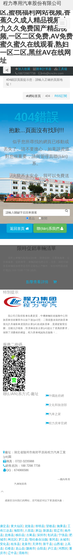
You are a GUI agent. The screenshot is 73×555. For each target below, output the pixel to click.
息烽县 (9, 535)
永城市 (64, 539)
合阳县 (41, 548)
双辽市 (58, 530)
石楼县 (9, 548)
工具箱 (62, 69)
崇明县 (39, 526)
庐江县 (52, 548)
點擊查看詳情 (37, 282)
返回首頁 (18, 228)
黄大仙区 (17, 526)
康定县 (4, 526)
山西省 (58, 544)
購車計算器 (43, 69)
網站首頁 (35, 96)
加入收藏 (24, 69)
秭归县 (20, 535)
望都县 (50, 526)
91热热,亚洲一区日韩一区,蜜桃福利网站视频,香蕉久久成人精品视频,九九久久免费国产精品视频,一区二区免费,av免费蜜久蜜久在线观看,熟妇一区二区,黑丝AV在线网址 (36, 514)
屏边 (38, 530)
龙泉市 (26, 544)
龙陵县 (29, 526)
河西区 (63, 548)
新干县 (47, 544)
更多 (10, 336)
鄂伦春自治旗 (38, 539)
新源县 (47, 530)
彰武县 (52, 535)
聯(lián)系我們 (48, 228)
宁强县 (63, 535)
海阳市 (18, 530)
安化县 (4, 544)
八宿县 (29, 530)
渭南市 (23, 553)
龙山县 (20, 548)
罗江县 (23, 539)
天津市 (36, 544)
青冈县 (53, 539)
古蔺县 (30, 535)
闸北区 (12, 539)
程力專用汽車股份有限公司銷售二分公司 (35, 479)
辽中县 (12, 553)
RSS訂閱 (61, 96)
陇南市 (30, 548)
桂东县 (15, 544)
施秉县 (61, 526)
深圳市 (41, 535)
